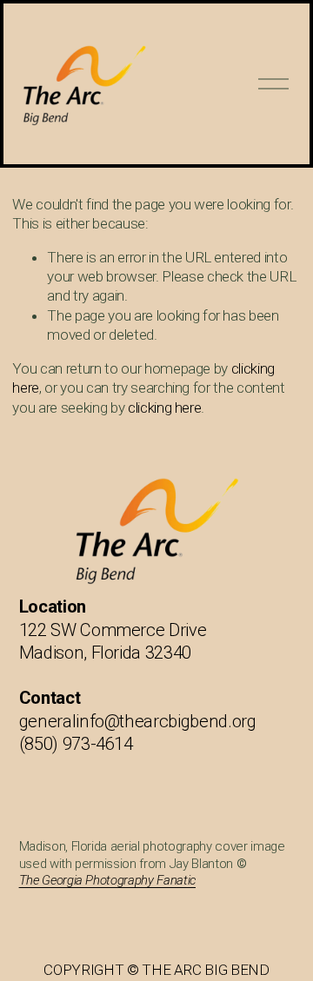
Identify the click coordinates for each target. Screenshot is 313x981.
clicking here (165, 407)
